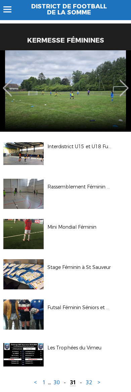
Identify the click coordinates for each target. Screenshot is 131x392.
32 (89, 382)
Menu (10, 9)
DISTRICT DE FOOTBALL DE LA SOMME (69, 9)
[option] (65, 90)
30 (57, 382)
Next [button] (124, 83)
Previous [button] (7, 83)
